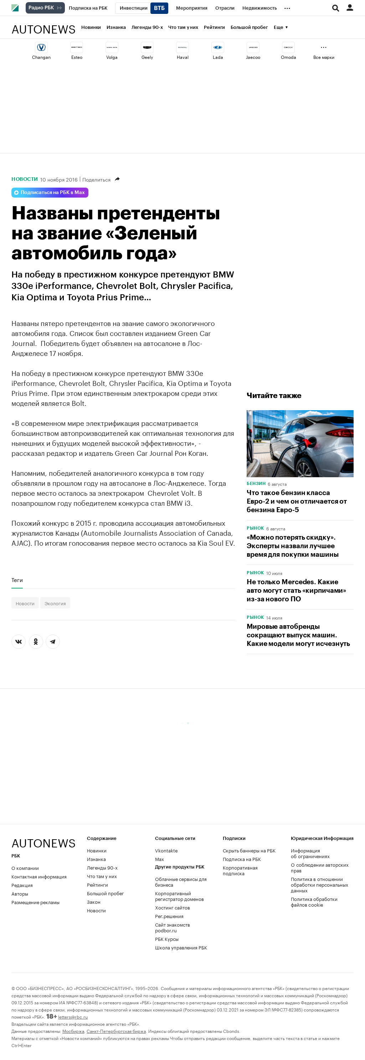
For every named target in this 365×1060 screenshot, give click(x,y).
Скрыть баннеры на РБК (249, 849)
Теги (17, 579)
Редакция (22, 884)
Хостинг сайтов (172, 907)
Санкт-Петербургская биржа (116, 1030)
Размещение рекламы (35, 901)
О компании (25, 867)
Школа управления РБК (181, 947)
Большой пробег (249, 27)
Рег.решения (169, 915)
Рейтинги (214, 27)
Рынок (255, 528)
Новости (24, 179)
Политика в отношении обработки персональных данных (319, 884)
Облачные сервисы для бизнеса (181, 881)
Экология (55, 602)
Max (159, 858)
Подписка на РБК (242, 858)
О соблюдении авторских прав (320, 867)
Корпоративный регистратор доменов (179, 895)
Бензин (256, 483)
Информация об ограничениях (310, 852)
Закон (94, 901)
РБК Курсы (167, 938)
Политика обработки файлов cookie (314, 901)
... (287, 6)
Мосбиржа (73, 1030)
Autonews (43, 25)
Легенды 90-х (147, 27)
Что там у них (183, 27)
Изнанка (116, 27)
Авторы (19, 893)
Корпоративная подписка (240, 869)
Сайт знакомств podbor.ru (172, 927)
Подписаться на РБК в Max (53, 192)
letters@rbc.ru (73, 1016)
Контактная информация (39, 876)
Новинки (91, 27)
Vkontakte (166, 849)
